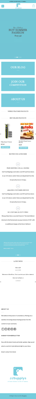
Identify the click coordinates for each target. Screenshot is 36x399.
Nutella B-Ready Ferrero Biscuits (25, 141)
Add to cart (5, 147)
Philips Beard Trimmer (6, 142)
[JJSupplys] (18, 6)
